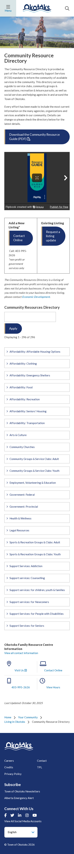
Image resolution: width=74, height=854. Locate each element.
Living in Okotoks (14, 721)
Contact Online (19, 238)
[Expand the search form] (67, 8)
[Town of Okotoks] (18, 746)
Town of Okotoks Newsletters (22, 791)
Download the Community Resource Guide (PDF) (34, 137)
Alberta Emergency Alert (19, 798)
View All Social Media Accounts (22, 821)
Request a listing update (53, 236)
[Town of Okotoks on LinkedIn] (19, 815)
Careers (9, 760)
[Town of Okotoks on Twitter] (12, 815)
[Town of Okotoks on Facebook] (5, 815)
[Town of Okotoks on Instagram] (27, 815)
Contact (42, 760)
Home (7, 717)
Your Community (28, 717)
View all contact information (21, 653)
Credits (8, 767)
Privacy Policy (13, 773)
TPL (39, 767)
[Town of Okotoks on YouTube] (35, 815)
